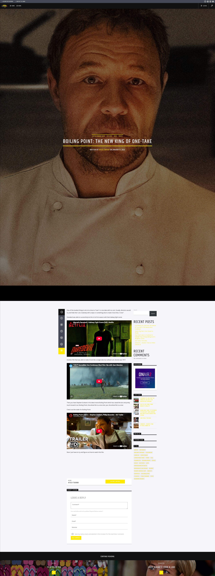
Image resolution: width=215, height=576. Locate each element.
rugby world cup (140, 491)
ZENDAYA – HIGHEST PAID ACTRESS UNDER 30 (146, 445)
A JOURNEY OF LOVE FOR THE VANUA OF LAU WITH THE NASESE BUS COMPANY (145, 348)
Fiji (152, 478)
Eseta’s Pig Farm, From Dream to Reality (146, 426)
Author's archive (115, 502)
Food (153, 481)
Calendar (149, 473)
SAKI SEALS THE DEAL (141, 361)
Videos (121, 145)
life (147, 484)
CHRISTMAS (144, 476)
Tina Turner (145, 497)
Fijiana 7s (137, 481)
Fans (147, 478)
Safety (149, 491)
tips (152, 497)
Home (13, 6)
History (141, 484)
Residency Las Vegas (141, 489)
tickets (136, 497)
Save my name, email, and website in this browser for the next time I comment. (99, 555)
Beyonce (142, 470)
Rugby (151, 489)
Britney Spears (139, 473)
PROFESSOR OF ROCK (140, 486)
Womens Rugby (139, 499)
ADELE (136, 470)
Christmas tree (139, 478)
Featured (109, 145)
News (19, 6)
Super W (136, 494)
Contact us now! (21, 1)
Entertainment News (98, 145)
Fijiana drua (146, 481)
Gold (136, 484)
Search (135, 331)
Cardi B (136, 476)
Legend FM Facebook (8, 1)
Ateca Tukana (104, 159)
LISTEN (205, 6)
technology (145, 494)
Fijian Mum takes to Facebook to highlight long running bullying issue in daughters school (145, 357)
